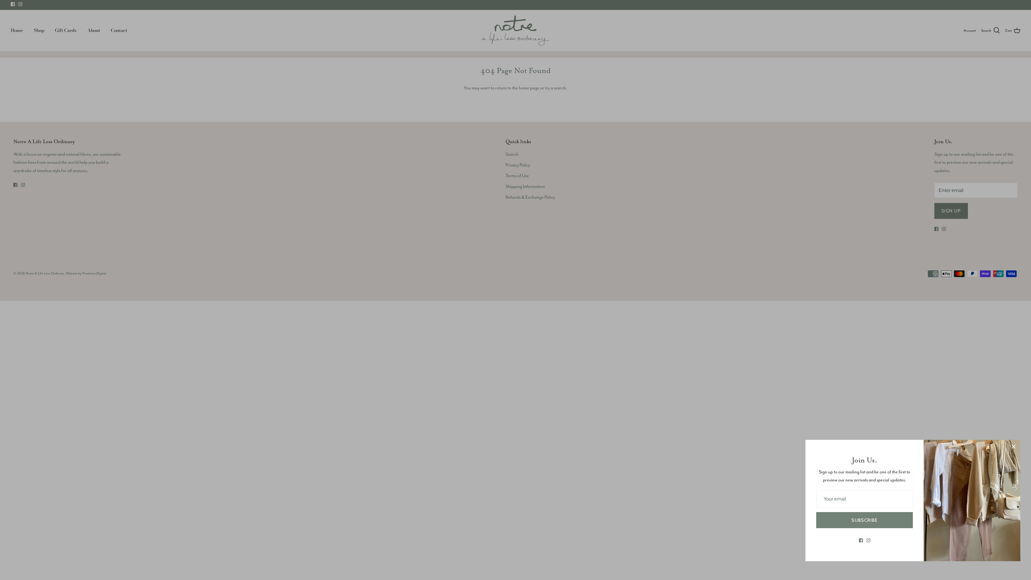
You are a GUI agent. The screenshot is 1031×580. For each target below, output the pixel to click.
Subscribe (864, 520)
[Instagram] (868, 540)
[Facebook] (861, 540)
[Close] (1013, 446)
